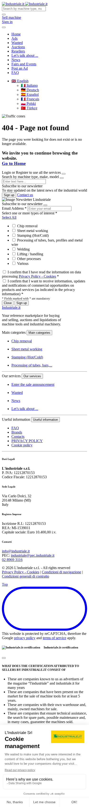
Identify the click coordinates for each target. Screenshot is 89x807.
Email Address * (14, 208)
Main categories (39, 332)
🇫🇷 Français (30, 99)
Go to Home (14, 163)
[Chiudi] (4, 658)
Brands (16, 432)
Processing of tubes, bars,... (31, 365)
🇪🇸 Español (30, 94)
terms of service (54, 638)
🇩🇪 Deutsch (30, 90)
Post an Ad (19, 68)
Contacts (17, 437)
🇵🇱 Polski (28, 103)
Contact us (25, 195)
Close (8, 303)
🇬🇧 (19, 81)
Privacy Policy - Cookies (37, 276)
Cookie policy (22, 445)
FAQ (15, 73)
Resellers (18, 51)
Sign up (9, 195)
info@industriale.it (16, 551)
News (15, 60)
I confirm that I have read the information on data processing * (41, 274)
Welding (23, 249)
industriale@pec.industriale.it (32, 555)
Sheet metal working (32, 231)
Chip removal (26, 226)
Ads (14, 38)
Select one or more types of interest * (29, 213)
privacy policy (24, 638)
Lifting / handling (29, 254)
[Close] (64, 173)
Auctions (18, 47)
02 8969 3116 (12, 560)
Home (16, 34)
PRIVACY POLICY (27, 441)
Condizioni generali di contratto (25, 576)
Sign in (7, 22)
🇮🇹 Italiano (29, 85)
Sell (11, 17)
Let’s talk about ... (24, 55)
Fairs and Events (23, 64)
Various (22, 263)
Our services (32, 376)
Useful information (45, 419)
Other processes (28, 259)
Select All (9, 217)
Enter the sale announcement (32, 384)
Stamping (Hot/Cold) (32, 235)
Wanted (17, 43)
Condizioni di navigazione (61, 572)
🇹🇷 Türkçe (29, 108)
